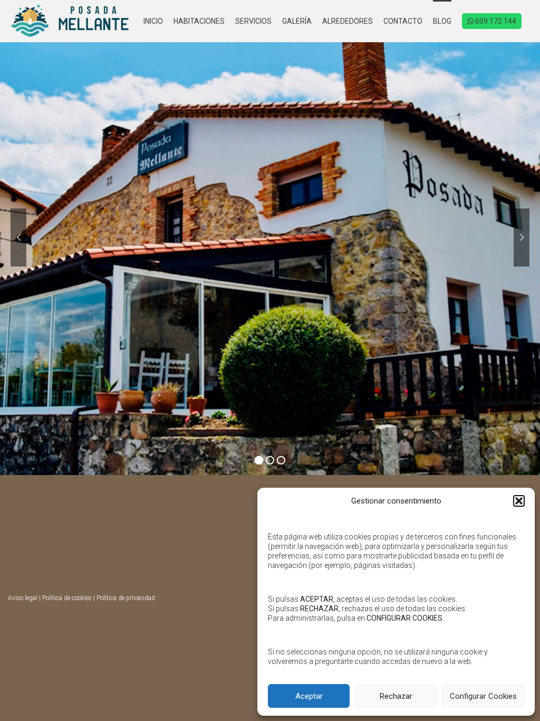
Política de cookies (67, 598)
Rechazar (396, 696)
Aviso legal (22, 598)
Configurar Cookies (483, 696)
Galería (297, 21)
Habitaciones (199, 21)
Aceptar (309, 696)
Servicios (253, 21)
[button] (519, 501)
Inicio (153, 21)
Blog (442, 21)
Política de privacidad (126, 598)
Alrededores (347, 21)
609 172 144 (495, 21)
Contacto (402, 21)
